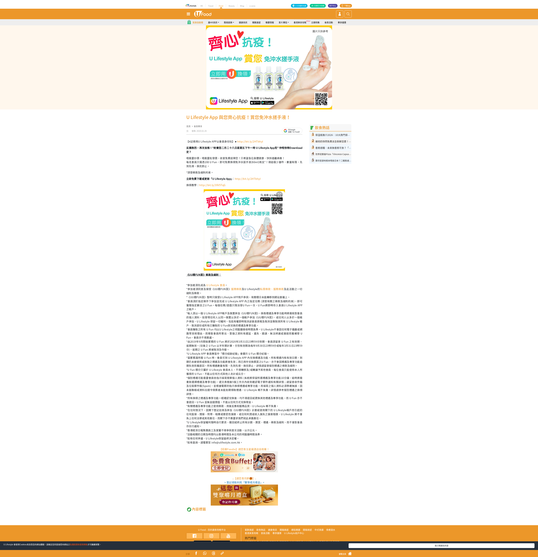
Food (221, 5)
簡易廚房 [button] (228, 22)
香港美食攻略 (300, 22)
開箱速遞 (284, 529)
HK (201, 5)
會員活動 (328, 22)
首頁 (188, 126)
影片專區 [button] (283, 22)
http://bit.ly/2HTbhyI (250, 141)
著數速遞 (256, 22)
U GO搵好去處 (300, 5)
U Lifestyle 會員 (215, 285)
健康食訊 (243, 22)
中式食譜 (319, 529)
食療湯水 (330, 529)
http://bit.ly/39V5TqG (212, 185)
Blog (242, 5)
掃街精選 (295, 529)
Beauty (232, 5)
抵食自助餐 (198, 22)
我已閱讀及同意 (441, 545)
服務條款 (236, 289)
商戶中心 (332, 5)
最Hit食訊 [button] (212, 22)
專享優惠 (342, 22)
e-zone (252, 5)
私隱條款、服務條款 (272, 289)
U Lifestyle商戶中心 (294, 533)
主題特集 (315, 22)
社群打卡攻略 (319, 5)
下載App (347, 5)
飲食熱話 (260, 529)
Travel (210, 5)
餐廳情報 (269, 22)
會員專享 (198, 126)
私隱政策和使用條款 (79, 544)
